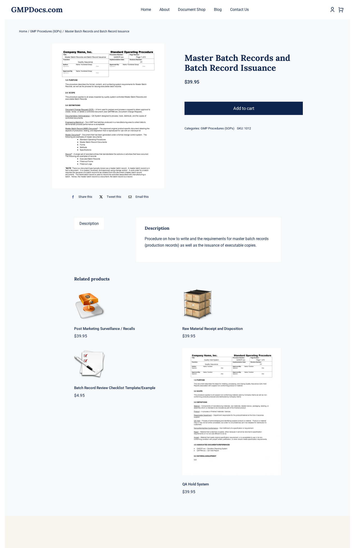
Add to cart (243, 108)
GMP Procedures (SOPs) (217, 128)
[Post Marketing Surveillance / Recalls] (123, 304)
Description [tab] (89, 223)
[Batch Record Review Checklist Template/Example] (123, 363)
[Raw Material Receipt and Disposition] (231, 304)
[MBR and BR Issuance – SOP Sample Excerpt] (108, 115)
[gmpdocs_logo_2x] (37, 9)
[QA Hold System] (231, 411)
